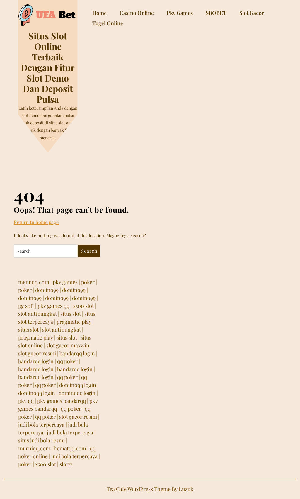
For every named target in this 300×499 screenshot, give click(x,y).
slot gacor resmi (37, 353)
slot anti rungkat (37, 313)
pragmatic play (74, 321)
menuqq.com (33, 282)
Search (89, 251)
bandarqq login (77, 353)
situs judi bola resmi (41, 440)
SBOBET (216, 12)
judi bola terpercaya (41, 424)
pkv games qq (53, 305)
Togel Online (107, 23)
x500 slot (83, 305)
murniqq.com (34, 448)
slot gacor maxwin (67, 345)
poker (88, 282)
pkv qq (26, 400)
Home (99, 12)
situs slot (70, 313)
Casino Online (137, 12)
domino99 (47, 289)
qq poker (67, 361)
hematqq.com (70, 448)
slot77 (65, 464)
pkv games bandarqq (61, 400)
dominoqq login (77, 384)
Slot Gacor (251, 12)
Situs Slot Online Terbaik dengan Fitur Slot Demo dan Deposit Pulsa (48, 67)
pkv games (65, 282)
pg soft (26, 305)
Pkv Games (180, 12)
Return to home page (36, 222)
